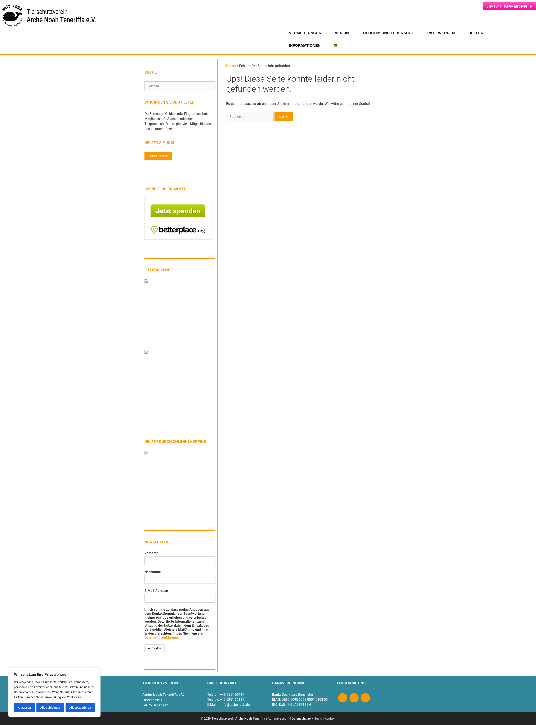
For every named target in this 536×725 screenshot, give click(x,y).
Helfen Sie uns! (158, 156)
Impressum (281, 718)
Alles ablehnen (50, 707)
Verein (342, 33)
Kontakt (330, 718)
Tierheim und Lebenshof (388, 33)
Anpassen (24, 707)
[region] (54, 692)
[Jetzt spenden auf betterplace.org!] (177, 239)
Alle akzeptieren (80, 707)
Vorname (151, 553)
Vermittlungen (305, 33)
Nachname (152, 572)
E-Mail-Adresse (156, 591)
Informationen (305, 45)
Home (231, 66)
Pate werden (441, 33)
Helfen (475, 33)
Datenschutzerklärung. (161, 637)
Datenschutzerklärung (307, 718)
